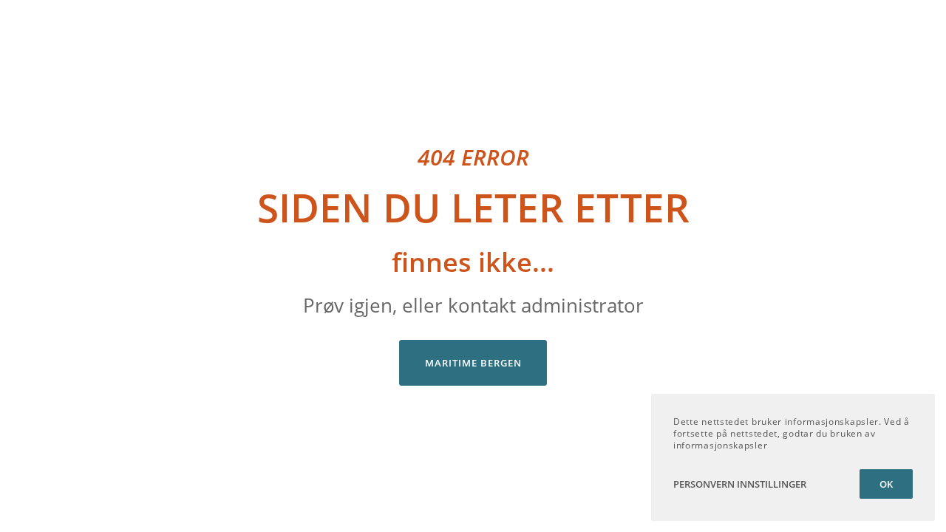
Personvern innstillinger (739, 484)
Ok (886, 484)
